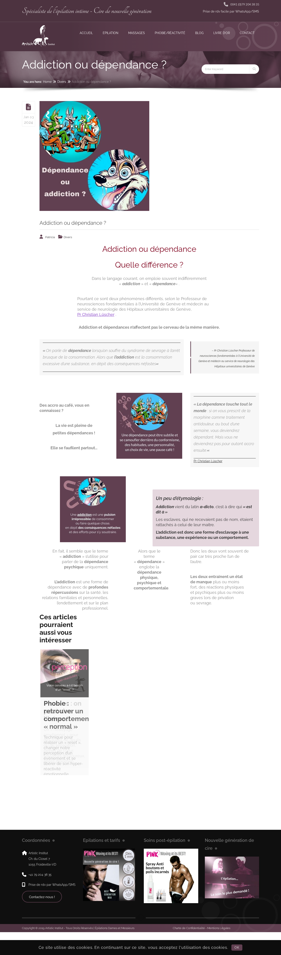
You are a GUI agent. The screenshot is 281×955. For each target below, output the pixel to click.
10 (64, 789)
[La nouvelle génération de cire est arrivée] (109, 898)
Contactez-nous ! (42, 920)
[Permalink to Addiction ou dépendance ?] (149, 156)
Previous (33, 714)
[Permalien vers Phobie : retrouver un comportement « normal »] (64, 673)
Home (47, 81)
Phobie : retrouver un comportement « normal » (68, 714)
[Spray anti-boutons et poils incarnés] (171, 899)
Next (95, 714)
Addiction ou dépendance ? (73, 223)
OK (236, 947)
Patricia (50, 237)
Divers (61, 81)
